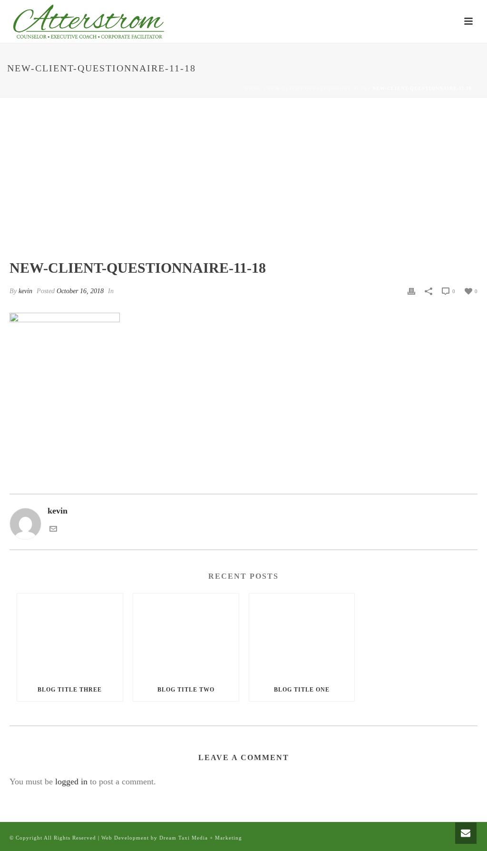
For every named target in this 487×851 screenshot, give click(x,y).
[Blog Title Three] (70, 636)
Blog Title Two (185, 689)
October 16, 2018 (80, 291)
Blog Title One (302, 689)
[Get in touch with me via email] (53, 529)
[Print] (411, 291)
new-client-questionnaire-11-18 (317, 88)
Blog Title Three (70, 689)
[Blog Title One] (302, 636)
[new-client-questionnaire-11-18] (243, 185)
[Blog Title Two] (186, 636)
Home (253, 88)
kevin (25, 291)
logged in (71, 781)
